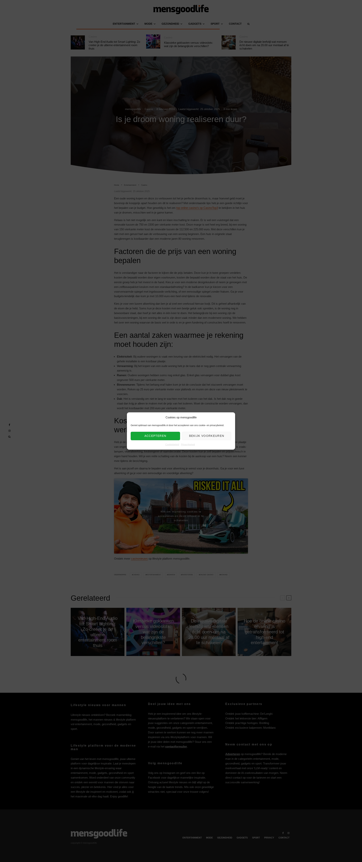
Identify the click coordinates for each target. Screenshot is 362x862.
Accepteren (155, 436)
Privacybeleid (188, 444)
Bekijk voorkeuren (206, 436)
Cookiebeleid (172, 444)
